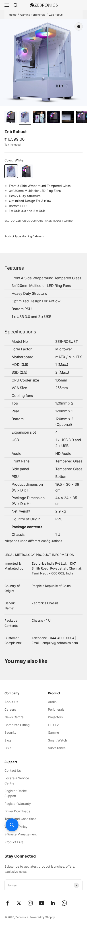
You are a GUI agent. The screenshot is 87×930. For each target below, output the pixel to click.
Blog (7, 740)
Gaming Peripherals (32, 14)
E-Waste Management (20, 834)
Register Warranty (17, 803)
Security (10, 732)
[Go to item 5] (68, 118)
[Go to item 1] (10, 118)
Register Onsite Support (15, 793)
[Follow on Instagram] (30, 903)
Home (13, 14)
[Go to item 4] (53, 118)
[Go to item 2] (25, 118)
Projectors (55, 717)
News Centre (13, 717)
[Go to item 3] (39, 118)
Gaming (53, 732)
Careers (10, 709)
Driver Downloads (17, 811)
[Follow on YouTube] (42, 903)
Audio (52, 702)
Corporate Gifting (17, 725)
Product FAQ (13, 842)
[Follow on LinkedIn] (53, 903)
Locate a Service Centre (16, 780)
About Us (11, 702)
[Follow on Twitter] (19, 903)
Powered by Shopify (42, 917)
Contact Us (12, 770)
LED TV (53, 725)
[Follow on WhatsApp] (64, 903)
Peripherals (56, 709)
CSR (7, 748)
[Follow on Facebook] (7, 903)
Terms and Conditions (20, 819)
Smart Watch (57, 740)
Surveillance (57, 748)
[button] (12, 824)
